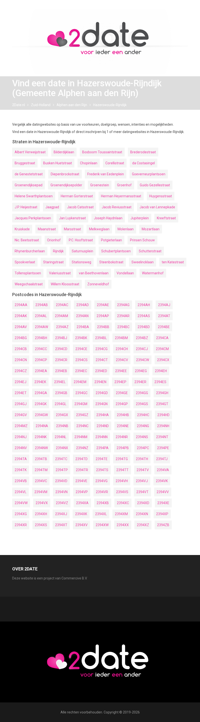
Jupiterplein (139, 218)
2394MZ (21, 426)
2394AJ (164, 305)
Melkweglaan (99, 229)
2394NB (62, 426)
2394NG (143, 426)
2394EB (61, 371)
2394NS (142, 437)
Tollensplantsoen (28, 273)
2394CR (61, 360)
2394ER (140, 382)
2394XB (103, 503)
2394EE (121, 371)
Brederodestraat (143, 152)
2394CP (41, 360)
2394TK (21, 470)
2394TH (142, 459)
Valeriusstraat (60, 273)
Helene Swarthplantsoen (34, 196)
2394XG (21, 514)
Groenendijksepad (28, 185)
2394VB (21, 481)
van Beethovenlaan (94, 273)
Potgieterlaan (111, 240)
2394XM (121, 514)
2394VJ (142, 481)
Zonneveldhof (98, 284)
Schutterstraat (150, 251)
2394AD (82, 305)
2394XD (143, 503)
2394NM (80, 437)
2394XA (82, 503)
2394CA (162, 338)
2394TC (61, 459)
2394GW (41, 415)
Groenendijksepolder (66, 185)
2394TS (102, 470)
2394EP (120, 382)
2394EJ (20, 382)
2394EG (141, 371)
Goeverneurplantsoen (148, 174)
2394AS (144, 316)
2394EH (161, 371)
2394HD (163, 415)
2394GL (60, 404)
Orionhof (54, 240)
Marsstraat (72, 229)
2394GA (41, 393)
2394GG (142, 393)
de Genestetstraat (29, 174)
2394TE (102, 459)
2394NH (163, 426)
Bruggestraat (25, 163)
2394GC (81, 393)
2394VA (163, 470)
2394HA (102, 415)
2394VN (61, 492)
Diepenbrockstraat (65, 174)
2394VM (40, 492)
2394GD (102, 393)
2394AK (21, 316)
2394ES (160, 382)
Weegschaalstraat (29, 284)
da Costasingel (143, 163)
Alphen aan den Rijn (72, 105)
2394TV (143, 470)
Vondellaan (125, 273)
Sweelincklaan (142, 262)
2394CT (102, 360)
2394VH (122, 481)
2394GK (41, 404)
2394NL (60, 437)
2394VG (101, 481)
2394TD (81, 459)
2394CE (81, 349)
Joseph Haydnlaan (108, 218)
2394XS (41, 525)
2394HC (143, 415)
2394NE (123, 426)
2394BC (123, 327)
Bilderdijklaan (64, 152)
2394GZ (82, 415)
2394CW (142, 360)
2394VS (122, 492)
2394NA (42, 426)
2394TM (41, 470)
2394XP (162, 514)
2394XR (21, 525)
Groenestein (99, 185)
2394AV (21, 327)
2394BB (103, 327)
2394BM (121, 338)
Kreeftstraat (166, 218)
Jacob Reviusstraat (116, 207)
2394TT (122, 470)
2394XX (123, 525)
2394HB (123, 415)
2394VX (42, 503)
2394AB (41, 305)
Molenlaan (126, 229)
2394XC (123, 503)
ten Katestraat (173, 262)
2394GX (62, 415)
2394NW (41, 448)
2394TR (82, 470)
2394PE (163, 448)
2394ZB (163, 525)
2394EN (100, 382)
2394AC (62, 305)
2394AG (123, 305)
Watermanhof (153, 273)
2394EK (40, 382)
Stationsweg (81, 262)
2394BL (101, 338)
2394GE (122, 393)
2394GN (101, 404)
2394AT (164, 316)
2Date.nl (18, 105)
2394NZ (82, 448)
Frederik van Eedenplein (105, 174)
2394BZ (142, 338)
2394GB (61, 393)
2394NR (122, 437)
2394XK (81, 514)
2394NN (101, 437)
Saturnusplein (82, 251)
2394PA (102, 448)
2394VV (163, 492)
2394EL (60, 382)
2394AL (41, 316)
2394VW (21, 503)
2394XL (101, 514)
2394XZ (143, 525)
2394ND (103, 426)
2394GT (162, 404)
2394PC (143, 448)
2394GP (122, 404)
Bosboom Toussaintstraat (102, 152)
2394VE (81, 481)
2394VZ (62, 503)
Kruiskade (22, 229)
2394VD (61, 481)
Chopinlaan (88, 163)
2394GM (80, 404)
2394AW (41, 327)
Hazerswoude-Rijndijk (110, 105)
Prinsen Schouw (142, 240)
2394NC (82, 426)
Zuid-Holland (40, 105)
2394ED (101, 371)
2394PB (123, 448)
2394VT (142, 492)
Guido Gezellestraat (155, 185)
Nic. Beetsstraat (27, 240)
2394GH (162, 393)
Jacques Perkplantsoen (33, 218)
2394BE (164, 327)
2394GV (21, 415)
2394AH (144, 305)
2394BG (21, 338)
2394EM (80, 382)
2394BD (144, 327)
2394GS (142, 404)
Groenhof (124, 185)
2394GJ (21, 404)
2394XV (81, 525)
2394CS (81, 360)
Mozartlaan (151, 229)
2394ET (21, 393)
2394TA (21, 459)
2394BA (83, 327)
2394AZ (62, 327)
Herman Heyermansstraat (121, 196)
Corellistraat (114, 163)
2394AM (61, 316)
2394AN (82, 316)
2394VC (41, 481)
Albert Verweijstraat (30, 152)
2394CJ (142, 349)
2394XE (163, 503)
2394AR (123, 316)
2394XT (61, 525)
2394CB (21, 349)
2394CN (21, 360)
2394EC (81, 371)
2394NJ (21, 437)
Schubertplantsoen (116, 251)
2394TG (122, 459)
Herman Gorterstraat (77, 196)
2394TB (41, 459)
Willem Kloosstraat (65, 284)
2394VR (102, 492)
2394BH (41, 338)
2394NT (162, 437)
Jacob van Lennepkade (157, 207)
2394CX (163, 360)
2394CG (101, 349)
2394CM (162, 349)
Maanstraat (47, 229)
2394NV (21, 448)
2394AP (103, 316)
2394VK (162, 481)
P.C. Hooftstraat (81, 240)
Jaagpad (52, 207)
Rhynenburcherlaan (30, 251)
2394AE (103, 305)
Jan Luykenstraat (72, 218)
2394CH (122, 349)
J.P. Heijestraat (26, 207)
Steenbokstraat (111, 262)
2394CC (41, 349)
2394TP (62, 470)
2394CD (61, 349)
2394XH (41, 514)
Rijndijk (58, 251)
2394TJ (162, 459)
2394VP (82, 492)
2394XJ (61, 514)
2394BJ (61, 338)
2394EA (41, 371)
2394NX (62, 448)
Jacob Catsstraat (80, 207)
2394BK (81, 338)
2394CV (122, 360)
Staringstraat (53, 262)
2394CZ (21, 371)
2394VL (20, 492)
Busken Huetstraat (57, 163)
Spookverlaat (25, 262)
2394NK (41, 437)
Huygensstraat (160, 196)
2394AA (21, 305)
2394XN (142, 514)
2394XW (102, 525)
